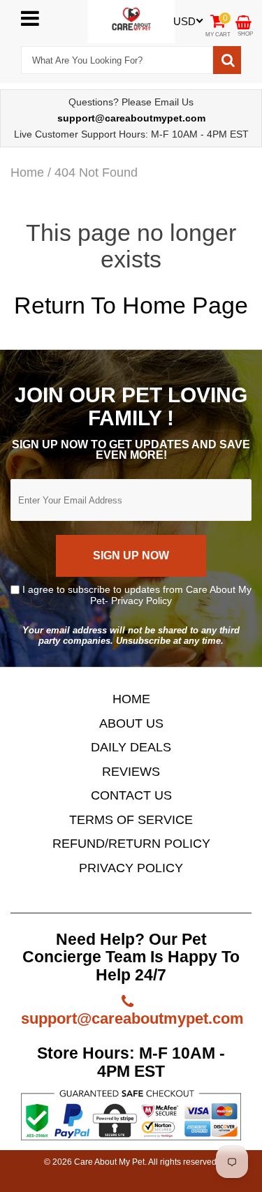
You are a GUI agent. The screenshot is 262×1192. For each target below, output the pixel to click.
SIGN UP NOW (131, 555)
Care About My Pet (109, 1162)
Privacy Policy (141, 600)
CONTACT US (131, 795)
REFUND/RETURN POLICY (131, 844)
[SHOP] (243, 21)
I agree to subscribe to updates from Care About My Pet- (136, 595)
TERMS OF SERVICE (131, 820)
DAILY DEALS (131, 747)
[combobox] (117, 60)
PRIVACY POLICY (131, 868)
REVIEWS (131, 772)
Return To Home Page (131, 305)
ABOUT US (131, 723)
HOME (131, 699)
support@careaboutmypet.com (132, 1018)
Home (27, 172)
